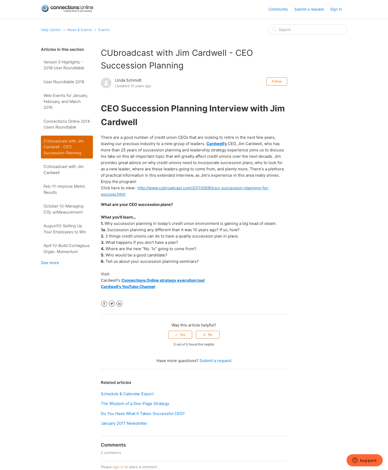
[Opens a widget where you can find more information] (364, 460)
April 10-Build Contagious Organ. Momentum (67, 248)
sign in (118, 467)
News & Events (79, 30)
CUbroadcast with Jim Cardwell (64, 169)
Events (104, 30)
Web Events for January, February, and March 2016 (66, 101)
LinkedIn (119, 303)
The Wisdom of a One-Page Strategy (135, 403)
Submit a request (309, 9)
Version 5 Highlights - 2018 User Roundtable (64, 65)
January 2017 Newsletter (124, 423)
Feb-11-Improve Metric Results (64, 189)
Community (278, 9)
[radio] (180, 335)
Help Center (51, 30)
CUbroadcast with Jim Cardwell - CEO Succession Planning (64, 146)
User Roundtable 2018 (64, 81)
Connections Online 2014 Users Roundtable (67, 124)
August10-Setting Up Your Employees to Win (65, 228)
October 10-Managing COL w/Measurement (63, 209)
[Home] (67, 10)
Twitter (111, 303)
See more (50, 262)
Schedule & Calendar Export (127, 393)
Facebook (104, 303)
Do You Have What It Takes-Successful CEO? (143, 413)
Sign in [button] (336, 9)
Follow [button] (277, 81)
